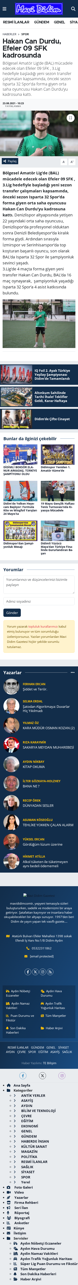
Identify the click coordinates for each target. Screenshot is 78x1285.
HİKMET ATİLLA (34, 856)
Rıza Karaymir (34, 742)
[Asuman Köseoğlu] (11, 822)
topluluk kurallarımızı (43, 626)
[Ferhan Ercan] (11, 686)
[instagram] (61, 1075)
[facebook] (22, 1075)
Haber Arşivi (54, 1028)
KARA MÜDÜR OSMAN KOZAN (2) (49, 728)
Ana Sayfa (22, 1085)
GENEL (59, 22)
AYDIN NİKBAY (33, 762)
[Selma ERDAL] (11, 705)
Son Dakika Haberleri (16, 1030)
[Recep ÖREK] (11, 802)
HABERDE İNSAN (34, 1141)
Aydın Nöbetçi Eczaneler (18, 993)
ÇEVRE (21, 1052)
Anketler (21, 1223)
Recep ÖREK (32, 800)
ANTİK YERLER (32, 1095)
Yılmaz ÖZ (31, 723)
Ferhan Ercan (34, 684)
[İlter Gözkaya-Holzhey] (11, 783)
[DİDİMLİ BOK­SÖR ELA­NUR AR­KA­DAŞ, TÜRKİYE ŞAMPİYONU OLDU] (20, 454)
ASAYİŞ (55, 1052)
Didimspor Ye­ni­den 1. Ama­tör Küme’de (55, 468)
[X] (35, 972)
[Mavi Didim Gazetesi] (39, 9)
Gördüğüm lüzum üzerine (43, 844)
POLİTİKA (28, 1156)
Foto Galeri (23, 1187)
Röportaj (21, 1212)
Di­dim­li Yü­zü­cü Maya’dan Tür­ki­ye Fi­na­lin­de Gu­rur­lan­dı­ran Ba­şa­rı (57, 548)
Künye (19, 1228)
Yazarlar (21, 1197)
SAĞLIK (67, 1052)
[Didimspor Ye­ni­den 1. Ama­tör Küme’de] (58, 454)
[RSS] (50, 972)
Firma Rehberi (26, 1202)
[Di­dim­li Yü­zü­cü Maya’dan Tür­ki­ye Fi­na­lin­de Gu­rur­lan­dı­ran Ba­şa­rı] (58, 530)
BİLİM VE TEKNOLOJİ (38, 1110)
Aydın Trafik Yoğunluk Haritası (53, 1005)
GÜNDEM (41, 22)
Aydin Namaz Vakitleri (18, 1005)
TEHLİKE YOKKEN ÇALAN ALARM (48, 825)
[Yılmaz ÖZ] (11, 725)
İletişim (20, 1233)
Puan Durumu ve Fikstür (20, 1018)
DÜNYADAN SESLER (38, 805)
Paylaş (12, 161)
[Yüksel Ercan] (11, 841)
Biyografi (22, 1218)
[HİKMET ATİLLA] (11, 860)
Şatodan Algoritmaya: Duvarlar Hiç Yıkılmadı (46, 708)
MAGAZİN (29, 1151)
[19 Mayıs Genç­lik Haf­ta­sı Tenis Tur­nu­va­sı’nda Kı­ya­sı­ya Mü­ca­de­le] (58, 490)
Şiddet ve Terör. (35, 689)
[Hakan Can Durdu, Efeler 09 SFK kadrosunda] (39, 133)
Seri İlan (21, 1207)
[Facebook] (28, 972)
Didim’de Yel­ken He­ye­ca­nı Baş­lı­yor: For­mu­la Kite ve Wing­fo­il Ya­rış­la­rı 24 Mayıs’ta (20, 508)
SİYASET (63, 1047)
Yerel (25, 1182)
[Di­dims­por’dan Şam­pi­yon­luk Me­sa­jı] (20, 530)
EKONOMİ (29, 1126)
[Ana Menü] (4, 8)
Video (19, 1192)
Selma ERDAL (33, 701)
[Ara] (73, 8)
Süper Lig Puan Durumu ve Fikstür (49, 1263)
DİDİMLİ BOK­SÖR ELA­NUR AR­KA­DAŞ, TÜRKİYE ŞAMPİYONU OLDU (20, 470)
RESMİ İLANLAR (16, 22)
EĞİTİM (43, 1052)
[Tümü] (73, 672)
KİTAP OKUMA (34, 767)
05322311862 (42, 948)
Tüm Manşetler (55, 1016)
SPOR (25, 34)
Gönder (12, 612)
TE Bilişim (49, 1063)
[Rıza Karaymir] (11, 744)
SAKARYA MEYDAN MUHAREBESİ (48, 747)
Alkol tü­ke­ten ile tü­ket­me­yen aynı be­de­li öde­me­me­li (45, 864)
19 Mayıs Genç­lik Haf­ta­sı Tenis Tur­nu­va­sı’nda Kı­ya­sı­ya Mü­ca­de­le (57, 507)
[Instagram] (42, 972)
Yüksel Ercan (33, 839)
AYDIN (10, 1052)
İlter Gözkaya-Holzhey (41, 781)
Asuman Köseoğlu (38, 820)
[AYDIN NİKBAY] (11, 763)
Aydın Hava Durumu (51, 993)
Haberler (9, 34)
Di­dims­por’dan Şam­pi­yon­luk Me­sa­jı (18, 545)
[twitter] (42, 1075)
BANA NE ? (31, 786)
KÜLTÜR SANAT (33, 1146)
